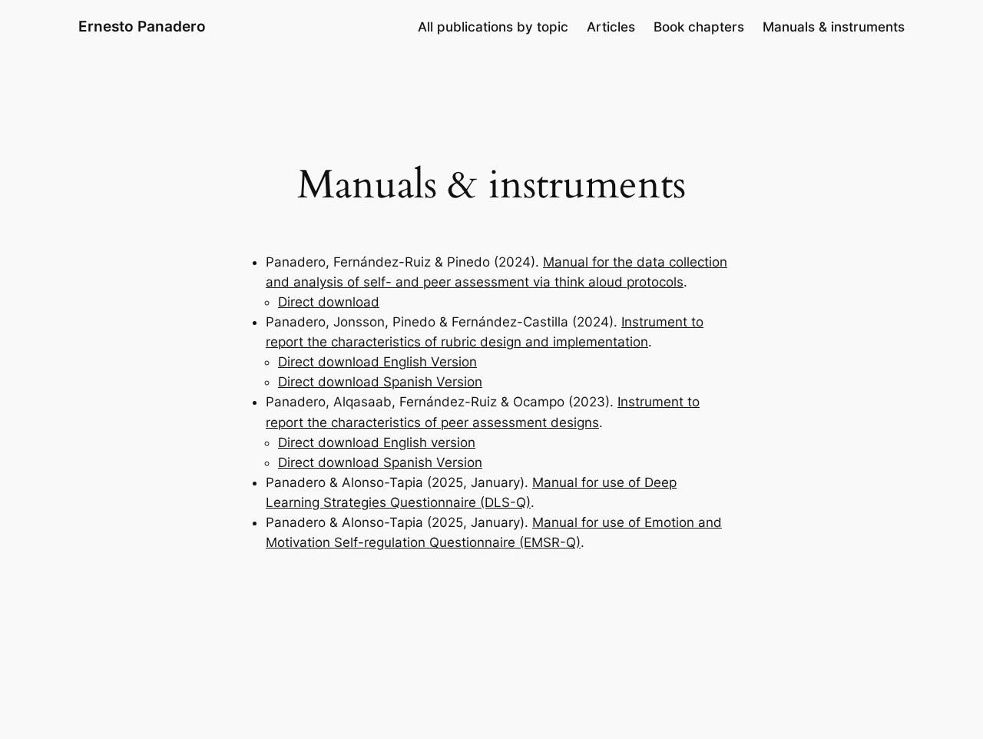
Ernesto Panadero (142, 26)
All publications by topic (493, 27)
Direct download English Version (377, 362)
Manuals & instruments (834, 27)
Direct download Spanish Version (380, 381)
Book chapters (699, 27)
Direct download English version (376, 442)
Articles (611, 27)
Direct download (328, 302)
